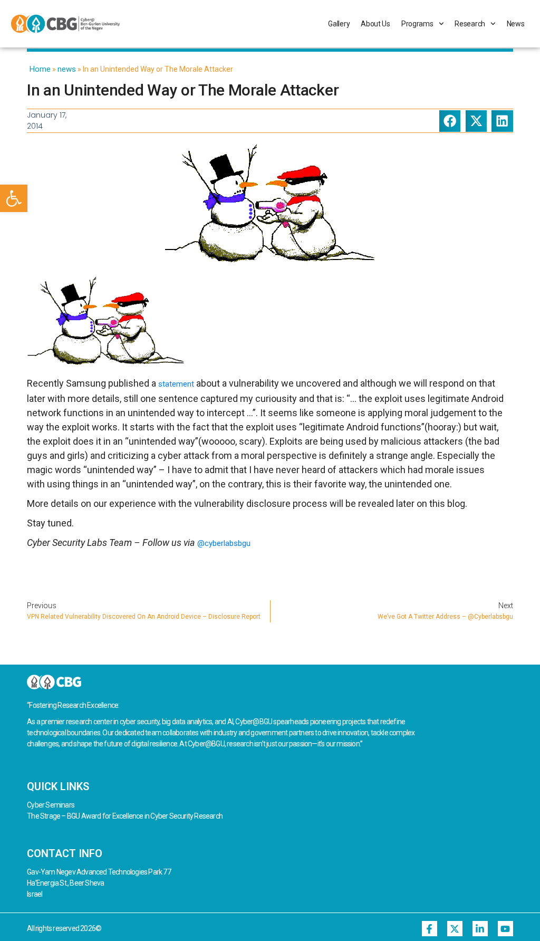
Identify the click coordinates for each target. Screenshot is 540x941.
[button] (13, 198)
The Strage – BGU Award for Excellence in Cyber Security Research (125, 816)
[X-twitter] (454, 928)
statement (176, 384)
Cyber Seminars (50, 805)
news (66, 69)
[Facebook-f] (429, 928)
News (516, 24)
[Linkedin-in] (480, 928)
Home (40, 69)
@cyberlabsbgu (223, 543)
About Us (375, 24)
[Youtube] (505, 928)
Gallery (339, 24)
